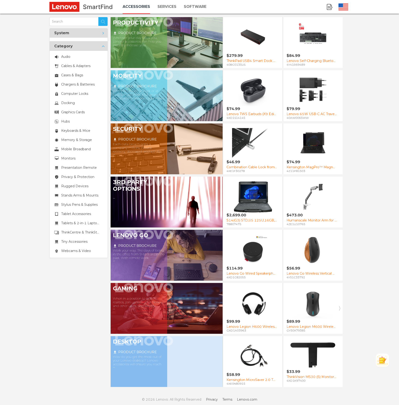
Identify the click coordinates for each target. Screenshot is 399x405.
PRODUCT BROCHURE (137, 33)
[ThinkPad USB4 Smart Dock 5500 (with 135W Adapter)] (253, 37)
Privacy (212, 399)
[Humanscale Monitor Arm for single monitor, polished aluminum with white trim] (313, 196)
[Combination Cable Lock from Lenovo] (253, 143)
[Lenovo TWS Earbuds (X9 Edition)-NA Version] (253, 90)
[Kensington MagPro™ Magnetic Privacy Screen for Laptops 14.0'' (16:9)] (313, 143)
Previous (226, 308)
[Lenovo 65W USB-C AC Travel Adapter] (313, 90)
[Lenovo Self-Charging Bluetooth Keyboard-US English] (313, 37)
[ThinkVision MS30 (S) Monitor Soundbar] (313, 355)
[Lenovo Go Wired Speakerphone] (253, 250)
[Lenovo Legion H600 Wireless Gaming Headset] (253, 303)
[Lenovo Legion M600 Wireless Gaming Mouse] (313, 303)
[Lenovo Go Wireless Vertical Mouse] (313, 250)
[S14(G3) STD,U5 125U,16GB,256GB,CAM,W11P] (253, 196)
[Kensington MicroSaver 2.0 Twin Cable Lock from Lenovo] (253, 356)
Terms (227, 399)
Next (339, 308)
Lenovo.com (247, 399)
